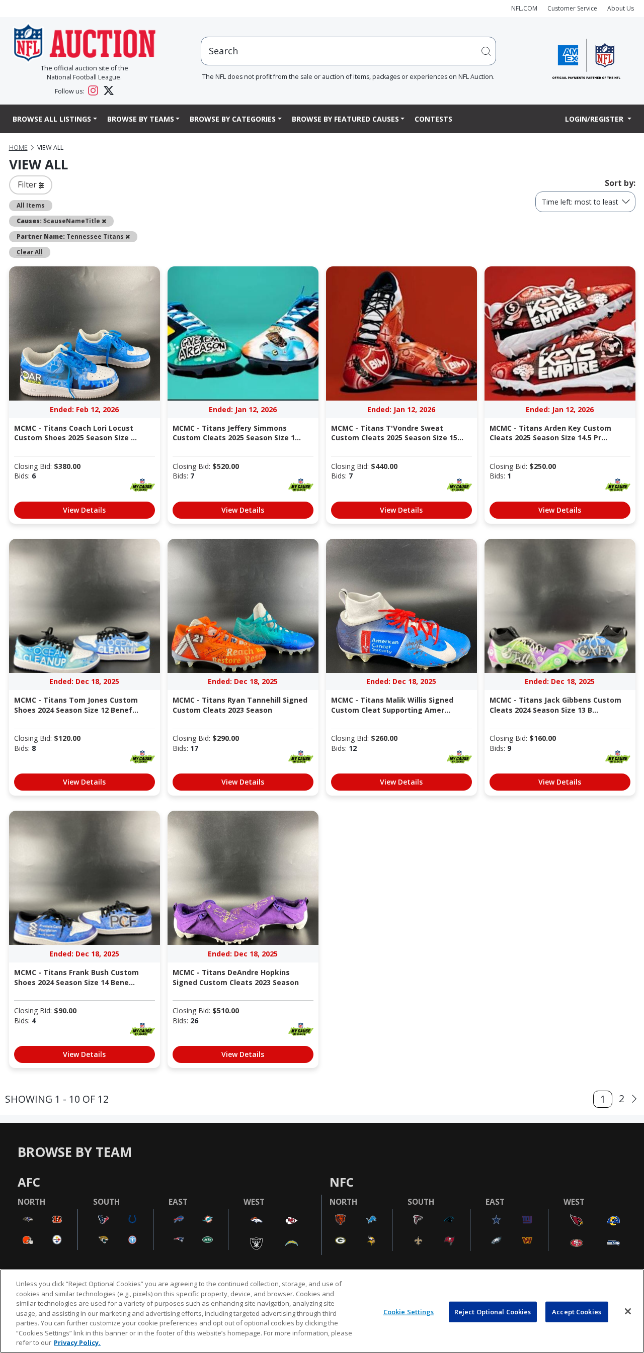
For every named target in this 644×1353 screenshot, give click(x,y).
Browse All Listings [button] (52, 119)
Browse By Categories (233, 119)
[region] (322, 1311)
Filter (28, 184)
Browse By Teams (140, 119)
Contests (433, 119)
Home (18, 147)
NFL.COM (524, 8)
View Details (84, 510)
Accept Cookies (576, 1311)
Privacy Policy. (77, 1342)
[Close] (628, 1311)
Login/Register (595, 119)
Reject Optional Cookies (492, 1311)
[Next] (634, 1099)
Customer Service (572, 8)
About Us (620, 8)
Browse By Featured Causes (345, 119)
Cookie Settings (408, 1311)
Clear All (30, 252)
